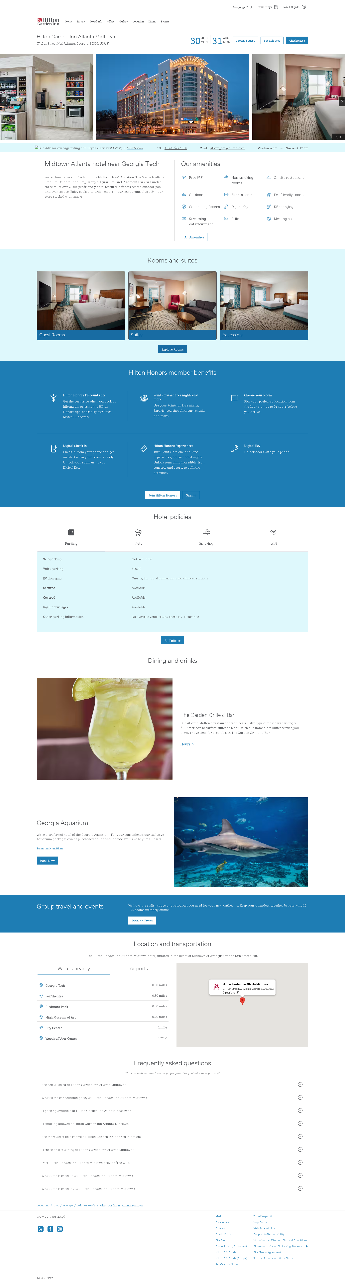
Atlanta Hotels (86, 1205)
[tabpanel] (172, 592)
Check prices (298, 40)
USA (56, 1205)
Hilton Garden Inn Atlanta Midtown (121, 1205)
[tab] (71, 538)
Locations (43, 1205)
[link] (176, 147)
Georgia (68, 1205)
